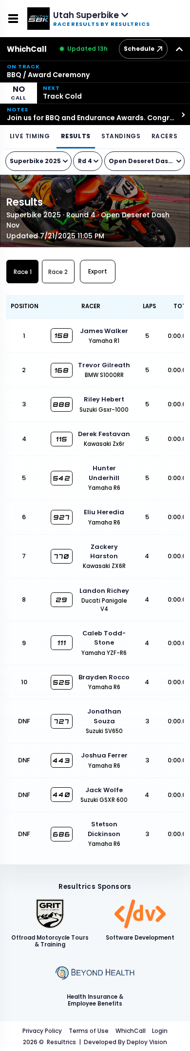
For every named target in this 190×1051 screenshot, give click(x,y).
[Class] (145, 161)
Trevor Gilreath (104, 365)
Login (160, 1031)
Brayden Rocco (104, 677)
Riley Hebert (104, 399)
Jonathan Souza (104, 716)
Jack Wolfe (104, 790)
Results (76, 136)
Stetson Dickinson (104, 829)
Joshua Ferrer (104, 755)
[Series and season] (38, 161)
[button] (95, 71)
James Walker (104, 331)
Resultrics (61, 1042)
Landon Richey (104, 590)
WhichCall (27, 49)
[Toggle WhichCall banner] (179, 49)
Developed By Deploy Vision (125, 1042)
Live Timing (30, 136)
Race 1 (23, 272)
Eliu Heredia (104, 512)
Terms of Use (89, 1031)
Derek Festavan (104, 434)
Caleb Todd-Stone (104, 638)
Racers (165, 136)
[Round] (88, 161)
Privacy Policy (42, 1031)
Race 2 (58, 272)
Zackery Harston (104, 551)
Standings (120, 136)
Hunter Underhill (104, 472)
